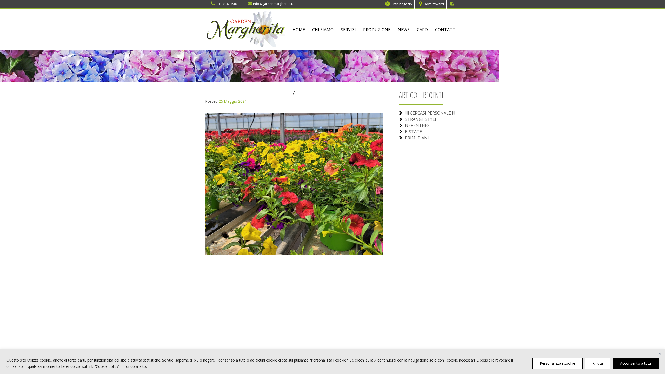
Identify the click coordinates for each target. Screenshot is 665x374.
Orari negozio (401, 3)
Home (298, 29)
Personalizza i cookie (557, 363)
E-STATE (413, 132)
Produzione (376, 29)
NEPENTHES (417, 125)
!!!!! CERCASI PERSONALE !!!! (430, 113)
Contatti (446, 29)
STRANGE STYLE (421, 119)
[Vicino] (660, 354)
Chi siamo (323, 29)
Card (422, 29)
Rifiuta (597, 363)
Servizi (348, 29)
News (404, 29)
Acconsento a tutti (635, 363)
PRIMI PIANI (417, 138)
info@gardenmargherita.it (273, 3)
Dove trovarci (434, 3)
